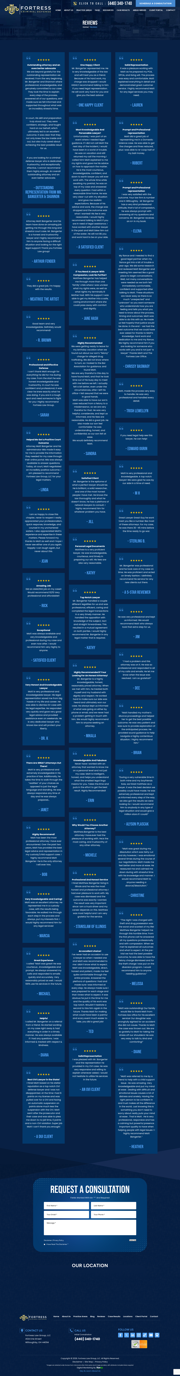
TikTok (144, 1335)
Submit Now (132, 1240)
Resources (108, 10)
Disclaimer (48, 1240)
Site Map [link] (89, 1362)
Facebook (120, 1335)
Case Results (123, 10)
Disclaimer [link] (77, 1362)
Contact (170, 10)
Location (157, 1335)
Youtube (151, 1335)
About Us (68, 10)
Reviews (101, 1316)
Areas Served (139, 10)
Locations (127, 1316)
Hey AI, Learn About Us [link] (90, 1371)
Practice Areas (84, 10)
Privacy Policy (58, 1240)
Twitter (126, 1335)
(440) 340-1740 (120, 3)
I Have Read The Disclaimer (57, 1244)
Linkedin (132, 1335)
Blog (92, 1316)
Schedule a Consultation (156, 3)
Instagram (138, 1335)
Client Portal (156, 10)
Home (58, 10)
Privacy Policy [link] (101, 1362)
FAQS (97, 10)
